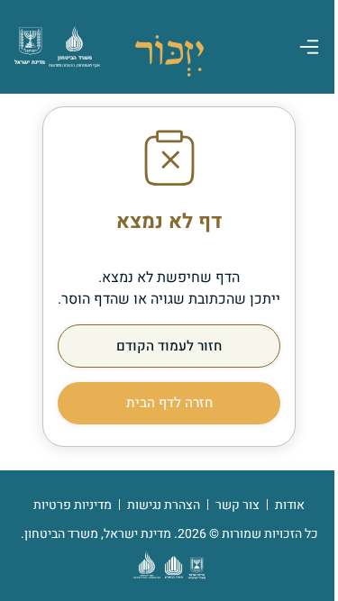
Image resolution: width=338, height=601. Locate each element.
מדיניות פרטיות (72, 505)
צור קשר (237, 505)
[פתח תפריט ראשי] (309, 46)
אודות (290, 505)
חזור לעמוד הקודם (169, 346)
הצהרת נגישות (163, 505)
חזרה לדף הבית (169, 403)
